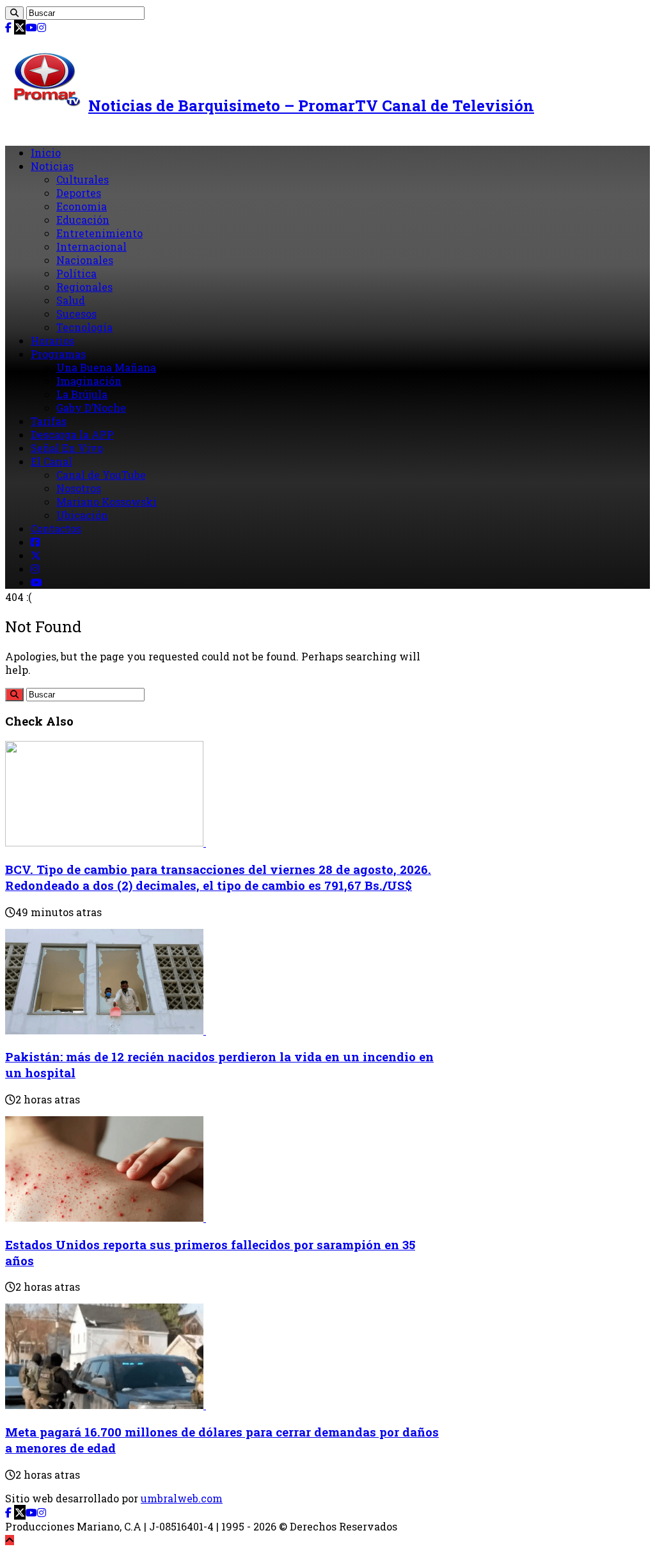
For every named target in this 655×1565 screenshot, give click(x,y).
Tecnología (84, 327)
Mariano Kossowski (106, 501)
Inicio (46, 152)
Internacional (91, 246)
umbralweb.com (182, 1498)
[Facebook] (8, 27)
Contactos (56, 528)
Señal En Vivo (67, 448)
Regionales (84, 286)
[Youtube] (31, 27)
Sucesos (76, 313)
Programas (58, 354)
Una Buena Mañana (106, 367)
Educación (82, 219)
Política (76, 273)
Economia (81, 206)
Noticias (52, 166)
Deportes (78, 192)
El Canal (51, 461)
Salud (70, 300)
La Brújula (81, 394)
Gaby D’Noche (91, 407)
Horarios (52, 340)
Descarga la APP (72, 434)
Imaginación (89, 380)
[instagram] (41, 27)
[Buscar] (14, 13)
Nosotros (78, 488)
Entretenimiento (99, 233)
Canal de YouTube (101, 474)
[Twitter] (20, 27)
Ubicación (82, 515)
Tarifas (49, 421)
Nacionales (84, 260)
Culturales (82, 179)
